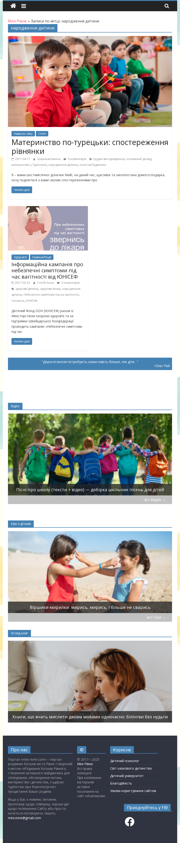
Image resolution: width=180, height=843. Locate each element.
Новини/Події (41, 257)
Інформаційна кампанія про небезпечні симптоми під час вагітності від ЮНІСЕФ (47, 270)
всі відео (155, 499)
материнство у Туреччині (29, 165)
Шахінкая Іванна (49, 159)
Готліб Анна (46, 283)
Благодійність (121, 783)
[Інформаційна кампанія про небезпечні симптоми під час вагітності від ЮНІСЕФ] (48, 208)
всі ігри (156, 617)
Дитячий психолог (124, 761)
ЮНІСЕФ (32, 301)
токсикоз (17, 301)
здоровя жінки (50, 289)
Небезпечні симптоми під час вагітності (51, 295)
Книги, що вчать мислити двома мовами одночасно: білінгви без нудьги (90, 716)
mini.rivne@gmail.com (24, 818)
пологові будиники (92, 165)
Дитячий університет (127, 776)
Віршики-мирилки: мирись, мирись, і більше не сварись (90, 607)
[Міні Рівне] (13, 6)
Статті (42, 134)
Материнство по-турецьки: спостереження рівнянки (89, 146)
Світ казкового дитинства (131, 768)
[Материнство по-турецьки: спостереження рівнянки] (90, 38)
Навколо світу (23, 134)
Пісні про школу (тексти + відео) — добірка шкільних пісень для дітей (90, 489)
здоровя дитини (26, 289)
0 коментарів (76, 159)
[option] (90, 454)
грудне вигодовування (109, 159)
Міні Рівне (85, 764)
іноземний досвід (139, 159)
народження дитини (63, 165)
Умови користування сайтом (133, 790)
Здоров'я (20, 257)
